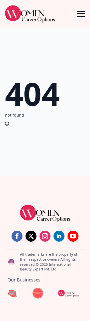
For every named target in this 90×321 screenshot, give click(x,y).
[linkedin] (59, 236)
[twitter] (31, 236)
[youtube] (73, 236)
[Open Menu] (81, 14)
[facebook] (17, 236)
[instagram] (45, 236)
